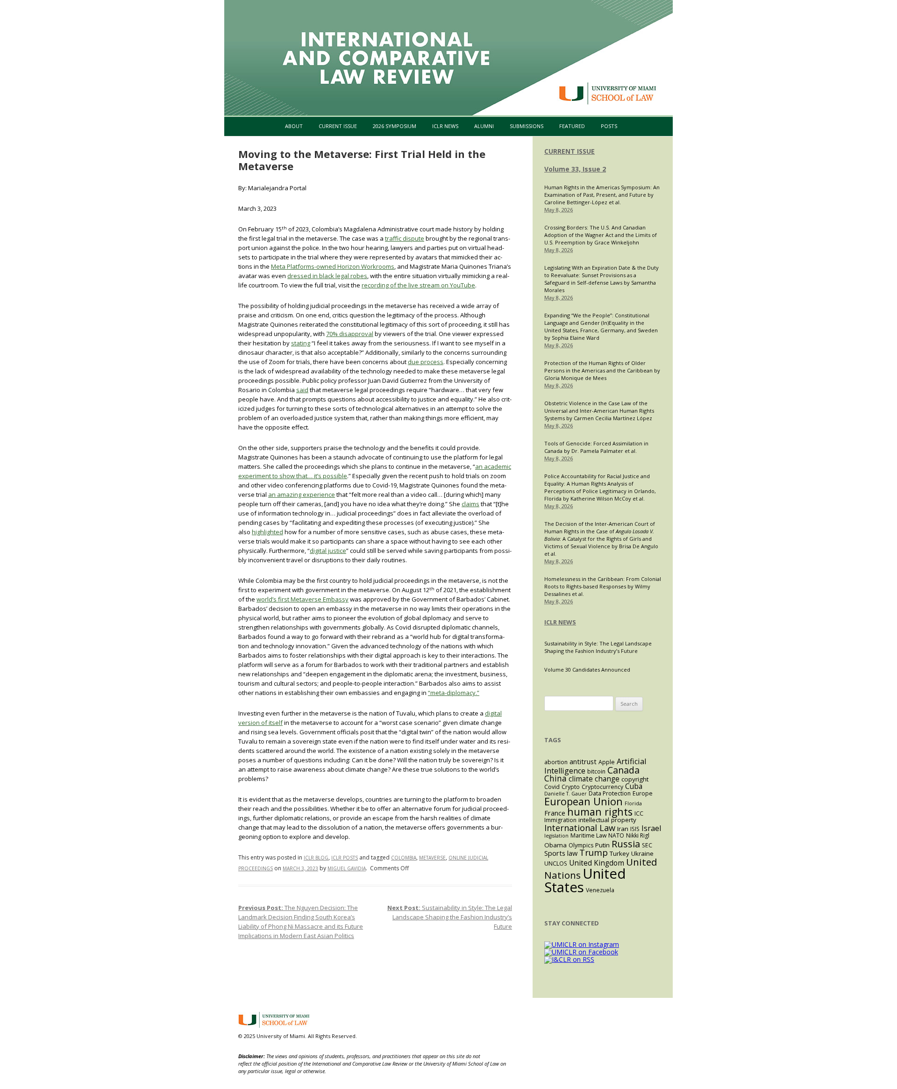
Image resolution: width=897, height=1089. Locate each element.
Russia (626, 843)
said (302, 390)
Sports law (560, 853)
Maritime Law (588, 835)
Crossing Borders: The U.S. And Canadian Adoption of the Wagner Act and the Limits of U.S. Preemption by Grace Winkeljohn (600, 235)
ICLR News (445, 125)
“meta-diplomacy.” (453, 692)
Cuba (633, 786)
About (294, 125)
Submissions (526, 125)
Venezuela (600, 890)
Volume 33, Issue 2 (575, 169)
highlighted (267, 532)
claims (470, 504)
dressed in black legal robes (327, 276)
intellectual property (607, 820)
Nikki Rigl (637, 835)
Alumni (484, 125)
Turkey (619, 853)
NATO (616, 835)
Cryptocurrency (602, 787)
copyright (634, 779)
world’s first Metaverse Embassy (302, 599)
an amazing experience (301, 494)
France (554, 812)
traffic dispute (404, 238)
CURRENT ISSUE (569, 151)
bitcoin (596, 771)
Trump (593, 852)
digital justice (328, 550)
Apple (606, 762)
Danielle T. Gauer (565, 793)
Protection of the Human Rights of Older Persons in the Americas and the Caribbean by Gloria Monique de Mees (602, 370)
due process (425, 362)
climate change (594, 779)
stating (300, 343)
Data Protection (610, 793)
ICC (638, 813)
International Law (579, 827)
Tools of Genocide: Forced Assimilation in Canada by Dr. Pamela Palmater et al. (596, 447)
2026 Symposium (394, 125)
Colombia (403, 857)
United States (585, 880)
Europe (643, 793)
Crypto (571, 787)
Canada (623, 770)
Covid (552, 787)
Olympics (581, 845)
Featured (572, 125)
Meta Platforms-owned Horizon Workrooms (332, 266)
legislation (556, 835)
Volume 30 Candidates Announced (587, 669)
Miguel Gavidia (346, 868)
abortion (556, 762)
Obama (555, 845)
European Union (583, 801)
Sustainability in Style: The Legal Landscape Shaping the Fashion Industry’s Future (449, 917)
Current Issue (338, 125)
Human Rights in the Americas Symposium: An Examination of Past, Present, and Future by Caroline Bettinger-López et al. (602, 195)
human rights (600, 811)
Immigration (560, 820)
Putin (602, 845)
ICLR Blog (316, 857)
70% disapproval (349, 334)
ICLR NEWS (560, 622)
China (555, 778)
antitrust (583, 761)
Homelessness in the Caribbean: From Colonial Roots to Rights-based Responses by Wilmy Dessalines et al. (602, 586)
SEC (647, 845)
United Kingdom (596, 863)
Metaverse (432, 857)
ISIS (635, 829)
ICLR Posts (344, 857)
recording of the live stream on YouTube (418, 285)
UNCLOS (555, 863)
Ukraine (642, 853)
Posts (609, 125)
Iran (622, 828)
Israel (651, 828)
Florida (633, 803)
